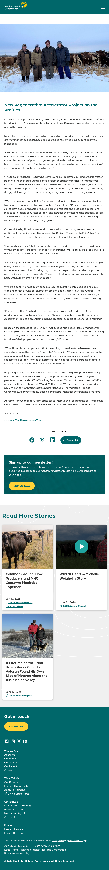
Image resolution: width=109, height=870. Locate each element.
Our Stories (10, 762)
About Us (9, 754)
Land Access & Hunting (17, 805)
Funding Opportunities (17, 785)
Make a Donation (14, 809)
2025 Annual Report (20, 602)
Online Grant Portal (19, 793)
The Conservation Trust (29, 419)
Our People (10, 758)
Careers (8, 770)
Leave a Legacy (13, 829)
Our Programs (12, 782)
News (11, 419)
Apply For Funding (14, 789)
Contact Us (16, 726)
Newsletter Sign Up (15, 813)
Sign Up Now (22, 486)
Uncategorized (14, 606)
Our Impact (10, 766)
